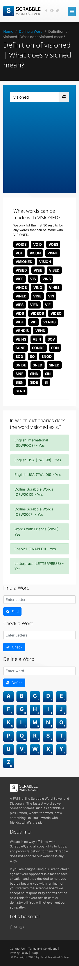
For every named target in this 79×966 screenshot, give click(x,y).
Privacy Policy (19, 952)
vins (46, 279)
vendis (22, 330)
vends (49, 322)
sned (37, 365)
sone (20, 348)
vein (37, 339)
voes (53, 244)
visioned (24, 261)
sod (19, 356)
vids (20, 313)
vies (19, 305)
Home (8, 31)
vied (34, 305)
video (56, 313)
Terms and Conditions (42, 948)
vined (21, 296)
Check (16, 647)
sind (34, 374)
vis (33, 279)
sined (54, 365)
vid (34, 322)
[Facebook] (11, 927)
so (32, 356)
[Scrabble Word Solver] (22, 10)
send (20, 391)
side (34, 382)
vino (37, 287)
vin (51, 296)
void (37, 244)
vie (48, 305)
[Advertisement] (39, 144)
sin (48, 374)
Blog (35, 952)
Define (15, 682)
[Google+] (22, 927)
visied (21, 270)
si (46, 382)
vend (40, 330)
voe (19, 253)
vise (19, 279)
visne (52, 253)
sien (19, 382)
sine (19, 374)
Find (14, 611)
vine (37, 296)
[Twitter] (15, 927)
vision (45, 261)
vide (20, 322)
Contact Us (17, 948)
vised (54, 270)
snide (21, 365)
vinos (21, 287)
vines (54, 287)
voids (21, 244)
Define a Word (31, 31)
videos (37, 313)
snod (46, 356)
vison (35, 253)
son (55, 348)
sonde (38, 348)
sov (51, 339)
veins (21, 339)
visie (38, 270)
